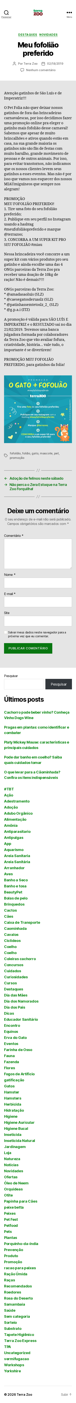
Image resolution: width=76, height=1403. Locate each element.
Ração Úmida (15, 1274)
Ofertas (10, 1177)
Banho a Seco (16, 880)
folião (26, 453)
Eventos (11, 1044)
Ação (8, 795)
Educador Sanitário (21, 1019)
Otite (8, 1195)
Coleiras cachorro (20, 959)
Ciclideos (12, 940)
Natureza (12, 1159)
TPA (7, 1347)
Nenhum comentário (41, 70)
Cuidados (12, 971)
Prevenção (13, 1250)
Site (7, 613)
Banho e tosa (15, 886)
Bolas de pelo (16, 898)
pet (56, 453)
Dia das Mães (15, 995)
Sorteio (10, 1322)
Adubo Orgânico (18, 813)
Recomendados (18, 1286)
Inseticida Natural (19, 1141)
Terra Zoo (30, 63)
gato (35, 453)
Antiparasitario (17, 831)
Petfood (11, 1225)
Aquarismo (14, 850)
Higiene (10, 1116)
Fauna (9, 1056)
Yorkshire (12, 1371)
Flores (9, 1068)
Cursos (10, 983)
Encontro (12, 1025)
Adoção (11, 807)
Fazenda (11, 1062)
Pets (8, 1231)
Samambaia (14, 1304)
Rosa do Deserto (18, 1298)
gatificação (14, 1080)
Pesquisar (11, 676)
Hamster (11, 1092)
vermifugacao (16, 1359)
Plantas (10, 1238)
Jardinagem (15, 1147)
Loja (7, 1153)
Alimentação (15, 819)
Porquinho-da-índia (21, 1244)
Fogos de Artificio (19, 1074)
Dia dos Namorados (21, 1001)
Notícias (11, 1165)
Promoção (13, 1262)
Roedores (12, 1292)
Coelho (10, 947)
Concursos (13, 965)
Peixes (9, 1213)
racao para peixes (20, 1268)
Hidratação (14, 1110)
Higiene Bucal (16, 1128)
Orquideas (13, 1189)
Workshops (14, 1365)
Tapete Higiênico (19, 1334)
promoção (17, 458)
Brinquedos (14, 904)
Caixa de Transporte (22, 922)
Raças (9, 1280)
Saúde (9, 1310)
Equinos (11, 1031)
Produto (11, 1256)
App (7, 844)
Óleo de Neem (16, 1183)
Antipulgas (13, 837)
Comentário (14, 536)
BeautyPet (13, 892)
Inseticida (12, 1134)
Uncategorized (17, 1353)
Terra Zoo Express (20, 1341)
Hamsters (12, 1098)
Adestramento (17, 801)
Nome (9, 575)
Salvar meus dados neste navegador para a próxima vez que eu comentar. (37, 634)
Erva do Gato (15, 1037)
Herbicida (12, 1104)
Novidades (48, 34)
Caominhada (15, 928)
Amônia (10, 825)
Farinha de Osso (18, 1050)
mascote (46, 453)
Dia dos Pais (14, 1007)
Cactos (10, 910)
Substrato (12, 1328)
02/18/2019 (55, 63)
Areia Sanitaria (17, 856)
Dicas (9, 1013)
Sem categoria (17, 1316)
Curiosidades (16, 977)
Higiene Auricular (19, 1122)
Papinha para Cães (20, 1201)
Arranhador (14, 868)
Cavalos (11, 934)
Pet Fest (11, 1219)
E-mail (10, 594)
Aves (8, 874)
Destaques (27, 34)
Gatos (9, 1086)
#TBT (9, 789)
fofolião (15, 453)
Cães (8, 916)
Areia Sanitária (17, 862)
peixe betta (14, 1207)
